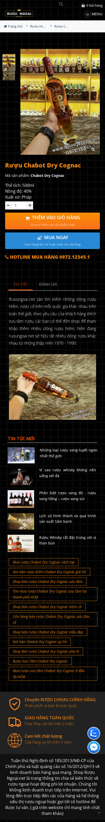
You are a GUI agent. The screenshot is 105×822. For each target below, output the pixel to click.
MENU (96, 13)
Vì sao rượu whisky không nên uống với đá (67, 472)
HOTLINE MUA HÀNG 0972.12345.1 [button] (49, 257)
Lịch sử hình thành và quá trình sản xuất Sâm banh (67, 518)
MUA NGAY (52, 240)
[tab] (21, 285)
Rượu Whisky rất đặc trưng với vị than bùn (67, 540)
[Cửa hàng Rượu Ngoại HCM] (19, 12)
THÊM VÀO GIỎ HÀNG (55, 220)
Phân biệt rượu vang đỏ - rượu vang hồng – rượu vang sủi (67, 495)
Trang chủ (15, 26)
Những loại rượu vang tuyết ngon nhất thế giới (68, 453)
